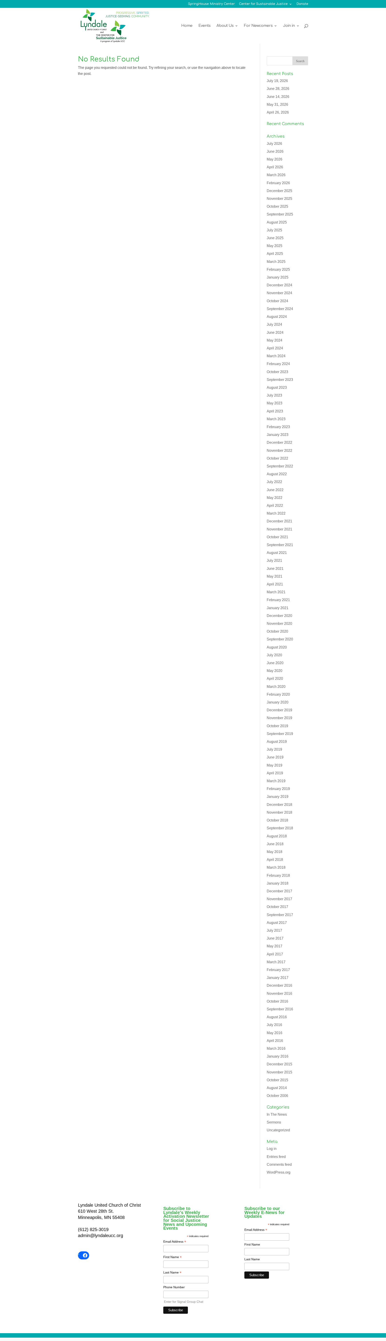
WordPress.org (278, 1172)
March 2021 (276, 592)
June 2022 (275, 490)
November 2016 (279, 993)
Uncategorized (278, 1130)
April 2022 (275, 505)
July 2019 (274, 749)
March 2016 (276, 1048)
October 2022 (277, 458)
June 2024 (275, 332)
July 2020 (274, 655)
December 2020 (279, 616)
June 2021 (275, 568)
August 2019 (277, 741)
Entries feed (276, 1157)
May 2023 (274, 403)
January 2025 (277, 277)
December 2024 (279, 285)
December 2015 (279, 1064)
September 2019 (280, 734)
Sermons (274, 1122)
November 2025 (279, 199)
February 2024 (278, 364)
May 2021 (274, 576)
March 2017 (276, 962)
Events (204, 26)
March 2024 (276, 356)
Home (186, 26)
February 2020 (278, 694)
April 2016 (275, 1041)
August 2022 (277, 474)
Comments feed (279, 1164)
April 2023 (275, 411)
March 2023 (276, 419)
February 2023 (278, 427)
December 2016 (279, 985)
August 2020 (277, 647)
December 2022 (279, 442)
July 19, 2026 (277, 81)
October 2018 (277, 820)
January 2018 (277, 883)
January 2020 (277, 702)
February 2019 (278, 789)
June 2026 (275, 151)
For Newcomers (258, 26)
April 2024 (275, 348)
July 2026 (274, 144)
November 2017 (279, 899)
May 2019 (274, 765)
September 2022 (280, 466)
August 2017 (277, 923)
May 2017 (274, 946)
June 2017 (275, 938)
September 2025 (280, 214)
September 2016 (280, 1009)
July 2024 (274, 324)
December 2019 (279, 710)
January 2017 (277, 978)
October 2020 (277, 631)
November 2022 (279, 450)
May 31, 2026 (277, 104)
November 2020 (279, 623)
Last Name (172, 1272)
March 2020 (276, 686)
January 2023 (277, 435)
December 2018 (279, 805)
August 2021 (277, 553)
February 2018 (278, 875)
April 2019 (275, 773)
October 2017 (277, 907)
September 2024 (280, 309)
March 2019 (276, 781)
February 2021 (278, 600)
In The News (277, 1114)
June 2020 (275, 663)
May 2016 (274, 1033)
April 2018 (275, 860)
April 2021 (275, 584)
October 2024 (277, 301)
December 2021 (279, 521)
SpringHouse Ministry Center (211, 4)
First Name (172, 1257)
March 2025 (276, 262)
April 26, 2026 (278, 112)
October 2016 (277, 1001)
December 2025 (279, 191)
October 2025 (277, 206)
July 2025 (274, 230)
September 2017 (280, 915)
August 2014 (277, 1088)
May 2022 (274, 498)
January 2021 (277, 608)
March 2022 (276, 513)
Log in (272, 1149)
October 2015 (277, 1080)
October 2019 (277, 726)
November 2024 (279, 293)
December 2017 (279, 891)
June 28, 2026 (278, 89)
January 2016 (277, 1056)
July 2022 (274, 482)
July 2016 (274, 1025)
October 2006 (277, 1096)
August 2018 (277, 836)
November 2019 (279, 718)
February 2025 (278, 269)
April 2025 (275, 254)
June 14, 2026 (278, 97)
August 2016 (277, 1017)
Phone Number (174, 1287)
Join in (289, 26)
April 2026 (275, 167)
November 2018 (279, 812)
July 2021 (274, 560)
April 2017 (275, 954)
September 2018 (280, 828)
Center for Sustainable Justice (263, 4)
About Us (224, 26)
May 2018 (274, 852)
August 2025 (277, 222)
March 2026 (276, 175)
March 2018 (276, 867)
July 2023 (274, 395)
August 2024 (277, 317)
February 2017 (278, 970)
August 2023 (277, 387)
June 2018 (275, 844)
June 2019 (275, 757)
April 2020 (275, 678)
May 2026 (274, 159)
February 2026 (278, 183)
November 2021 (279, 529)
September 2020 (280, 639)
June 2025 (275, 238)
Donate (302, 4)
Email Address (174, 1242)
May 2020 (274, 671)
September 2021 (280, 545)
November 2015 (279, 1072)
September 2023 (280, 380)
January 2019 (277, 796)
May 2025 (274, 246)
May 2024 (274, 340)
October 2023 (277, 372)
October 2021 (277, 537)
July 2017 (274, 930)
